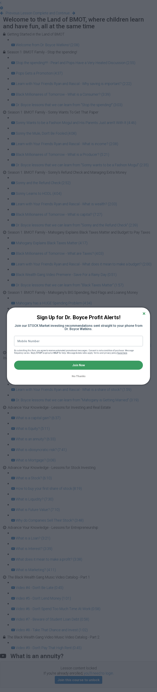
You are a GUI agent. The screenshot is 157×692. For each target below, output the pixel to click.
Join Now (78, 365)
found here (122, 353)
